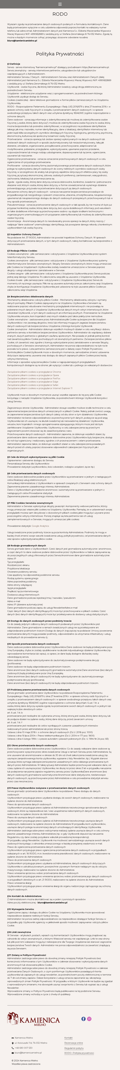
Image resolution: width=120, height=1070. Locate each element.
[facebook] (83, 1019)
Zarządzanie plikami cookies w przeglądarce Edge (32, 381)
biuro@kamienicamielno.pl (22, 40)
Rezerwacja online (73, 1043)
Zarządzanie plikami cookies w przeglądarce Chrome (34, 372)
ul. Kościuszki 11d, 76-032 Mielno (31, 1043)
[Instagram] (89, 1019)
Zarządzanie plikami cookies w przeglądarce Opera (33, 375)
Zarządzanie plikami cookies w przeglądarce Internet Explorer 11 (39, 388)
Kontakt (68, 1037)
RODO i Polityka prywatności (79, 1053)
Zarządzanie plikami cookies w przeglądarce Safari (32, 385)
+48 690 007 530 (23, 1048)
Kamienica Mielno (24, 1037)
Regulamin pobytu (74, 1048)
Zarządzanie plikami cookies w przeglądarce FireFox (33, 378)
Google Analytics (40, 526)
